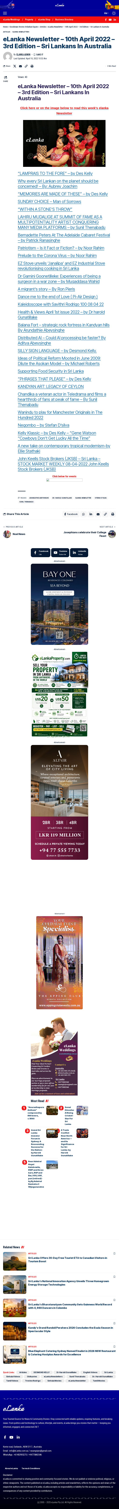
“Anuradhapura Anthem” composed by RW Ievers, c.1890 (36, 1113)
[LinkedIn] (79, 552)
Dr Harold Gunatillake (66, 1372)
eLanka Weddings (11, 19)
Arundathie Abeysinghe (39, 498)
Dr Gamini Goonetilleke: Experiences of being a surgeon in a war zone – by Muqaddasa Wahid (59, 279)
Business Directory (64, 19)
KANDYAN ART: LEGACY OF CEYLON (51, 386)
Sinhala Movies (54, 1381)
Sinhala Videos (13, 1376)
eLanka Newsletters (21, 32)
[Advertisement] (59, 885)
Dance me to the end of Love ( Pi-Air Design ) (58, 296)
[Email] (20, 66)
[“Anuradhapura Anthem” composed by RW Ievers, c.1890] (52, 1110)
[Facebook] (40, 552)
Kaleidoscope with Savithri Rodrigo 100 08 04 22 (61, 304)
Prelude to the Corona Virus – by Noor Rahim (57, 255)
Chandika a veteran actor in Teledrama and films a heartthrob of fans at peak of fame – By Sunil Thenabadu (62, 399)
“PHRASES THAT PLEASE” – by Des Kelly (54, 378)
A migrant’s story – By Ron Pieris (46, 289)
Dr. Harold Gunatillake (62, 498)
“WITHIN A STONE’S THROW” (45, 209)
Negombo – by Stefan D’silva (43, 425)
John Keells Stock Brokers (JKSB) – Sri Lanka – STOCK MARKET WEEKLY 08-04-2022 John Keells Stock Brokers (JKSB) (63, 464)
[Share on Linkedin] (91, 514)
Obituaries (32, 1376)
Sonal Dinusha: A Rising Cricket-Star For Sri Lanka (69, 1115)
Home (5, 27)
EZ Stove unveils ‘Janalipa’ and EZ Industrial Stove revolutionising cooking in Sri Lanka (61, 266)
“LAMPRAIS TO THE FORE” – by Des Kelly (55, 173)
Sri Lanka (108, 1372)
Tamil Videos (12, 1381)
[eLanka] (60, 5)
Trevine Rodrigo (32, 1381)
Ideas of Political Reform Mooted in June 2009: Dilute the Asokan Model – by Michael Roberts (59, 361)
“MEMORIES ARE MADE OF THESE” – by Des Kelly (63, 193)
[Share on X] (14, 66)
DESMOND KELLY (42, 1372)
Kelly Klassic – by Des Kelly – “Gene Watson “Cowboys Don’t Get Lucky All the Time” (57, 435)
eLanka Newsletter (83, 498)
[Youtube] (60, 552)
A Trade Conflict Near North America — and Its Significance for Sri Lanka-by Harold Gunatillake (67, 1143)
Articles (43, 27)
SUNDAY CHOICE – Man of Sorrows (49, 201)
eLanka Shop (44, 19)
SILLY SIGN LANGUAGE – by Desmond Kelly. (57, 350)
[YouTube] (11, 1437)
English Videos (90, 1372)
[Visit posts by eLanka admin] (7, 56)
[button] (5, 13)
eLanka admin (23, 54)
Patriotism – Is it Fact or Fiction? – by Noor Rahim (61, 247)
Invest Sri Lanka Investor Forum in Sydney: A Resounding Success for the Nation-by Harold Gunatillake (37, 1143)
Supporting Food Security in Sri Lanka (51, 371)
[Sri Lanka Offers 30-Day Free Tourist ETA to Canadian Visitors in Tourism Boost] (14, 1261)
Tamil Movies (99, 1381)
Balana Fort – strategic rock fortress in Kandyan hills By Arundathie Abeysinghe (64, 327)
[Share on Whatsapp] (83, 514)
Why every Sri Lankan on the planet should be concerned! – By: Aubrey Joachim (58, 183)
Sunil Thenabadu (26, 502)
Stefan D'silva (101, 498)
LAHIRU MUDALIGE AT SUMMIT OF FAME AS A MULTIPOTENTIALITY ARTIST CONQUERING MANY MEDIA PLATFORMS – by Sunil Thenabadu (61, 222)
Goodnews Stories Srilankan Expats (24, 27)
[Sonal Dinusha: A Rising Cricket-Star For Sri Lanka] (82, 1110)
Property (29, 19)
